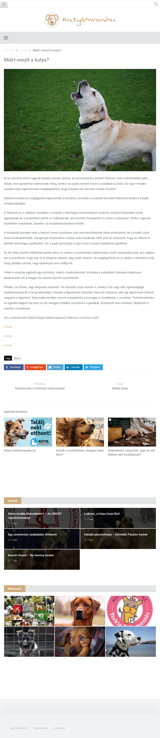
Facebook (15, 367)
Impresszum (41, 728)
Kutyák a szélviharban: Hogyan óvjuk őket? (80, 452)
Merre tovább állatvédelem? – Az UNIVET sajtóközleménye (35, 516)
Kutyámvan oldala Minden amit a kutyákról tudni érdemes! (80, 20)
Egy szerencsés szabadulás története (32, 534)
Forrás (8, 327)
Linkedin (75, 367)
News (23, 50)
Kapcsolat (59, 728)
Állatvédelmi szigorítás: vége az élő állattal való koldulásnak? (131, 452)
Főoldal (9, 50)
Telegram (95, 367)
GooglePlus (36, 367)
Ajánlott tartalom (16, 411)
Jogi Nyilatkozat (18, 728)
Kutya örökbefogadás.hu (20, 450)
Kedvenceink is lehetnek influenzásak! (40, 388)
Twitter (57, 367)
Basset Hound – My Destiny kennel (31, 555)
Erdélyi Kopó (120, 388)
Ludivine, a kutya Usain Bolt (102, 514)
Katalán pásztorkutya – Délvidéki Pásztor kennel (116, 534)
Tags (8, 358)
